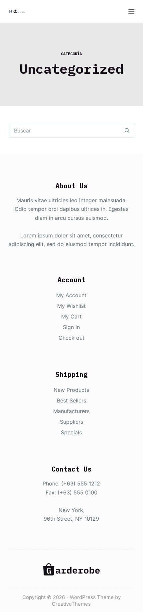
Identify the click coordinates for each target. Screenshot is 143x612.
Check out (71, 337)
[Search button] (127, 130)
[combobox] (64, 130)
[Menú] (131, 12)
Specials (71, 432)
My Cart (71, 316)
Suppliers (71, 421)
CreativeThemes (71, 604)
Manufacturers (71, 411)
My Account (71, 295)
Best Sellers (71, 400)
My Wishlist (71, 306)
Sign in (71, 327)
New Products (71, 390)
